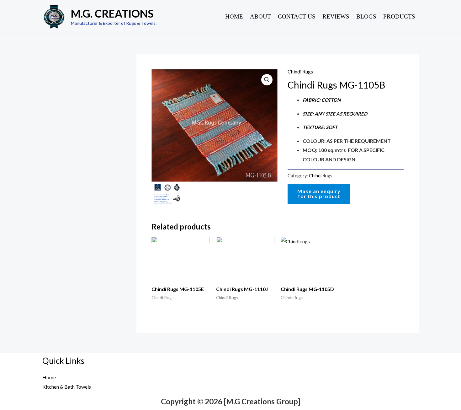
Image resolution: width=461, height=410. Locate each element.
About (260, 16)
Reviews (335, 16)
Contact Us (296, 16)
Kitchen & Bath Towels (66, 387)
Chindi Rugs (300, 71)
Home (234, 16)
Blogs (366, 16)
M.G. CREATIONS (112, 13)
